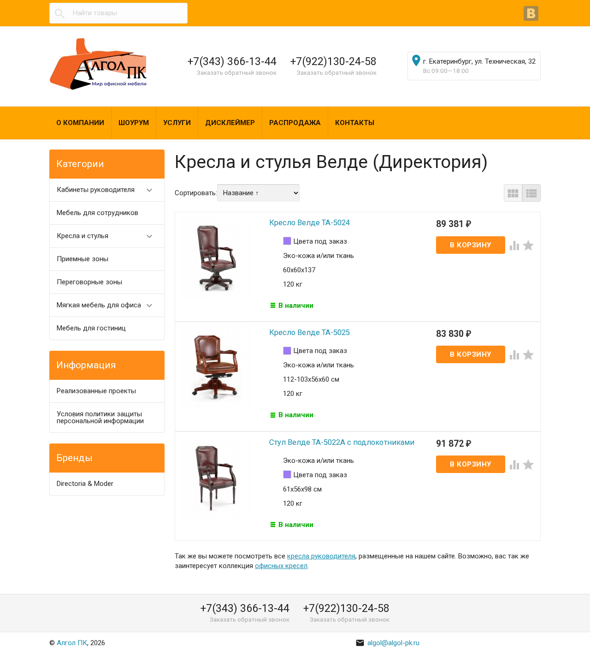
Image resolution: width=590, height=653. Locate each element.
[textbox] (118, 13)
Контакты (354, 123)
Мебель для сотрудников (97, 213)
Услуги (177, 123)
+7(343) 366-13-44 (232, 61)
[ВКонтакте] (532, 14)
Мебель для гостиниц (91, 328)
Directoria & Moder (85, 483)
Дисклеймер (230, 123)
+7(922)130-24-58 (333, 61)
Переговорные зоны (89, 282)
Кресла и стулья (106, 236)
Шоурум (133, 123)
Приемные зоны (82, 259)
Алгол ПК (72, 643)
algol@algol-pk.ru (387, 643)
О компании (80, 123)
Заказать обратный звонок (237, 72)
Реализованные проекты (96, 391)
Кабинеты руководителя (106, 190)
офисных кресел (281, 566)
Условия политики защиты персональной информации (100, 417)
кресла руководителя (321, 556)
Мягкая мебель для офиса (106, 305)
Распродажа (295, 123)
